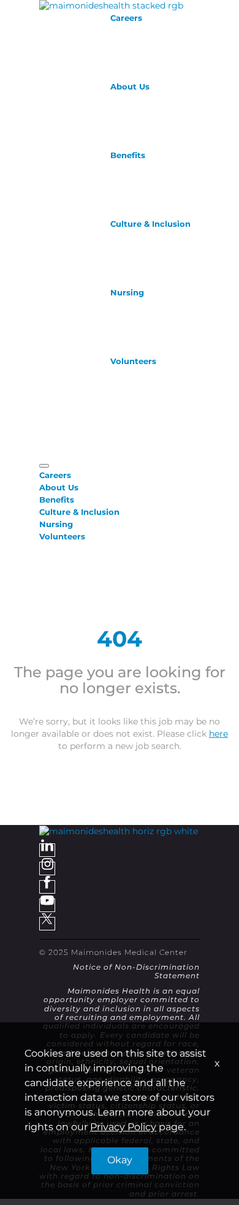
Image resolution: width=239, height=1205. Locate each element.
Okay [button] (119, 1161)
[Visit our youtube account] (47, 905)
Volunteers (133, 361)
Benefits (127, 156)
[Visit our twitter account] (47, 923)
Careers (126, 18)
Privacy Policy (123, 1127)
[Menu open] (44, 466)
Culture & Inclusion (150, 224)
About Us (130, 87)
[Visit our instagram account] (47, 868)
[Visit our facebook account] (47, 887)
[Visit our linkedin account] (47, 850)
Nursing (127, 293)
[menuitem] (119, 475)
